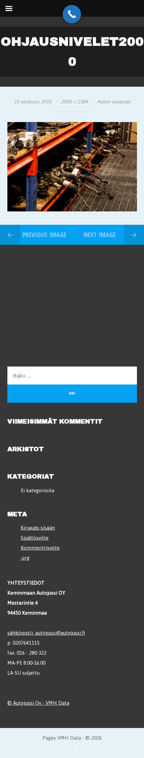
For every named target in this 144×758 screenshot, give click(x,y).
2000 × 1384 (74, 101)
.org (25, 558)
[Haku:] (72, 375)
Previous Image (44, 234)
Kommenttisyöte (40, 548)
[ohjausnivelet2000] (72, 209)
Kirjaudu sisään (38, 528)
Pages (50, 738)
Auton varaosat (113, 101)
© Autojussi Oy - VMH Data (38, 703)
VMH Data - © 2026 (79, 738)
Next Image (100, 234)
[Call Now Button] (72, 14)
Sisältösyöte (35, 538)
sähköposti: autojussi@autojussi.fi (46, 633)
